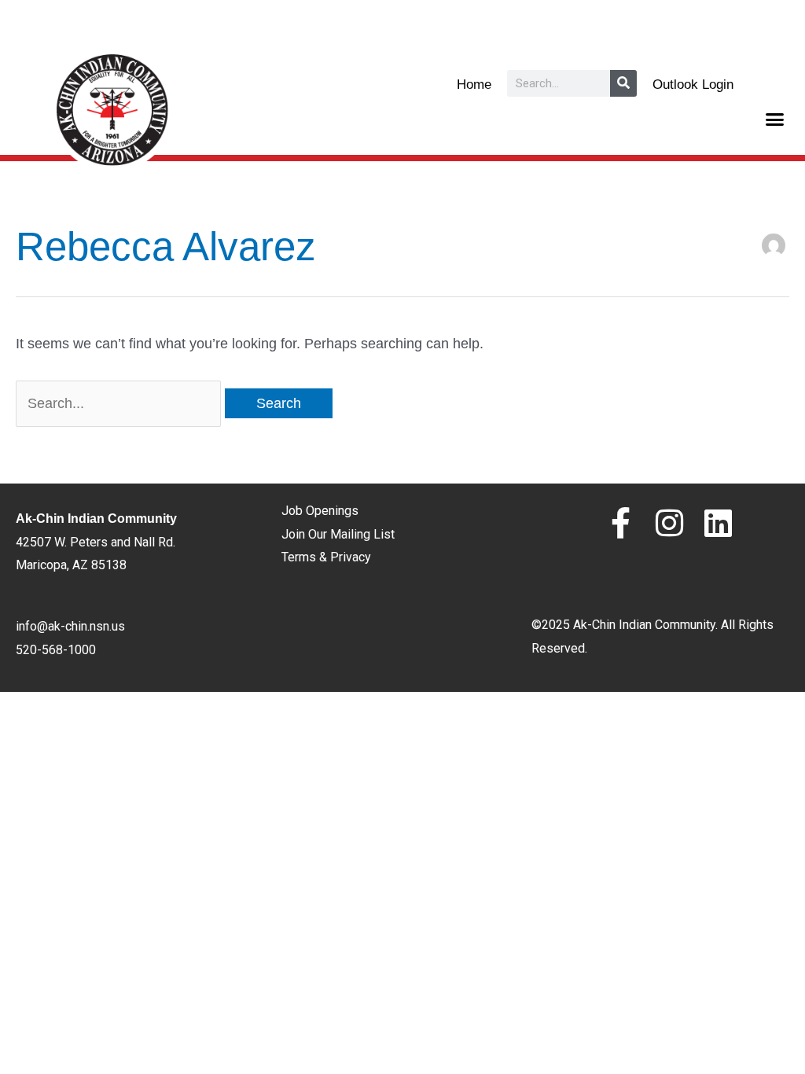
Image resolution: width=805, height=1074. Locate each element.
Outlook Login (692, 84)
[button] (775, 119)
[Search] (623, 83)
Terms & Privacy (326, 557)
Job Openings (319, 510)
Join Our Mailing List (338, 534)
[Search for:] (120, 403)
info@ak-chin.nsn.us (70, 626)
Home (474, 84)
